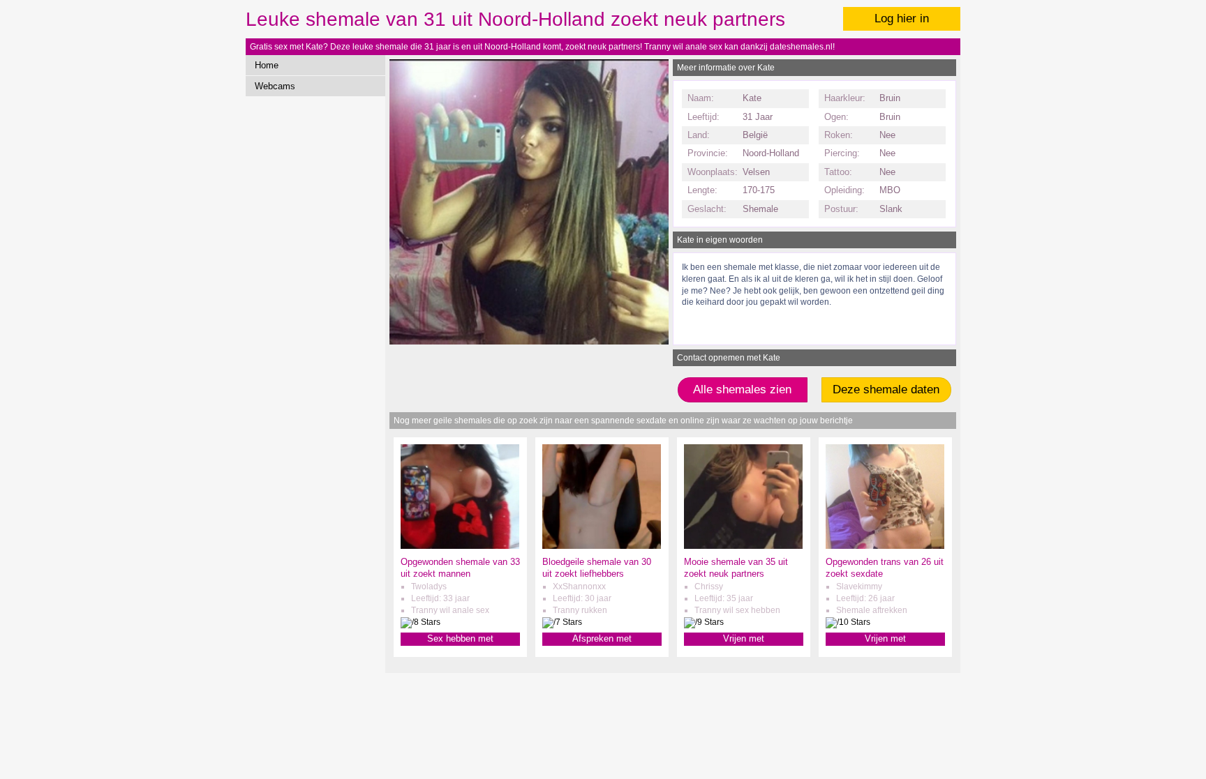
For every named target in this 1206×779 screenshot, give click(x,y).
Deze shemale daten (886, 389)
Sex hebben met (460, 638)
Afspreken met (602, 638)
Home (266, 65)
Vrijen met (743, 638)
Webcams (275, 86)
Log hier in (901, 18)
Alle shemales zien (742, 389)
